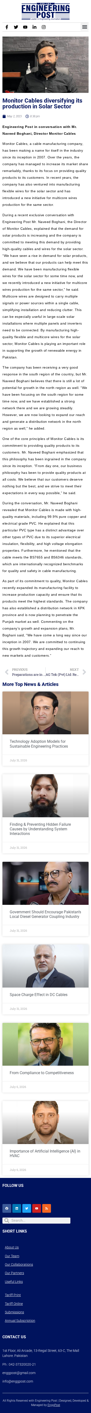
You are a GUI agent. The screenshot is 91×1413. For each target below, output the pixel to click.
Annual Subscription (20, 1321)
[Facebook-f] (6, 27)
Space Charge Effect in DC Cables (38, 994)
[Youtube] (25, 27)
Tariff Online (14, 1304)
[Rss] (46, 1208)
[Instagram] (43, 27)
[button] (85, 27)
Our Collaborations (19, 1264)
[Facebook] (6, 1208)
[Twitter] (16, 27)
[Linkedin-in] (34, 27)
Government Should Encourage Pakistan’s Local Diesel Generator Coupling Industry (45, 914)
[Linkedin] (16, 1208)
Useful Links (14, 1282)
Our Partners (14, 1273)
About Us (12, 1247)
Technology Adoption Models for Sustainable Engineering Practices (39, 743)
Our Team (12, 1256)
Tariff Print (13, 1295)
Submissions (14, 1312)
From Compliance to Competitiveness (42, 1073)
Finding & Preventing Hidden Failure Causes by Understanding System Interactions (40, 829)
